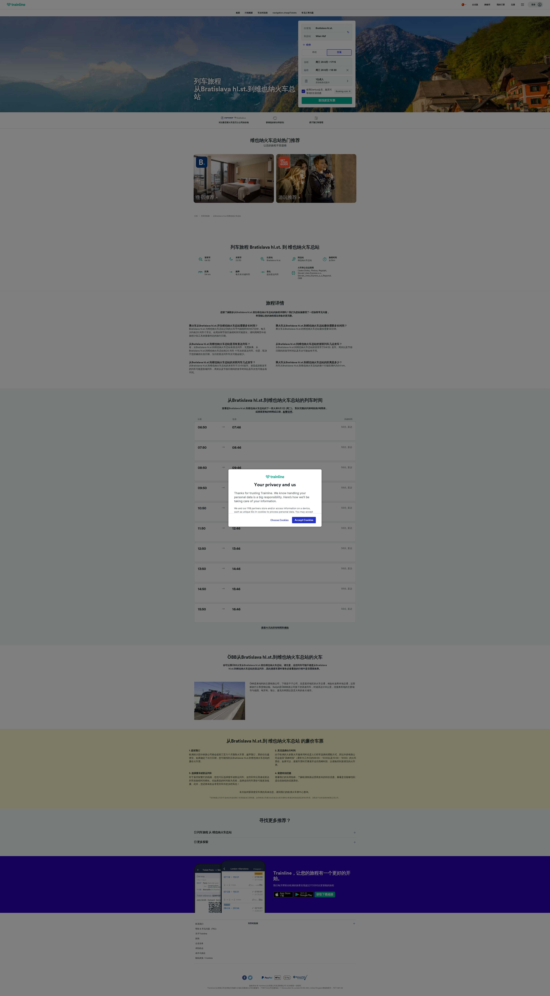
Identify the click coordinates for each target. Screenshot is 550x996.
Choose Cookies (279, 520)
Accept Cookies (304, 520)
